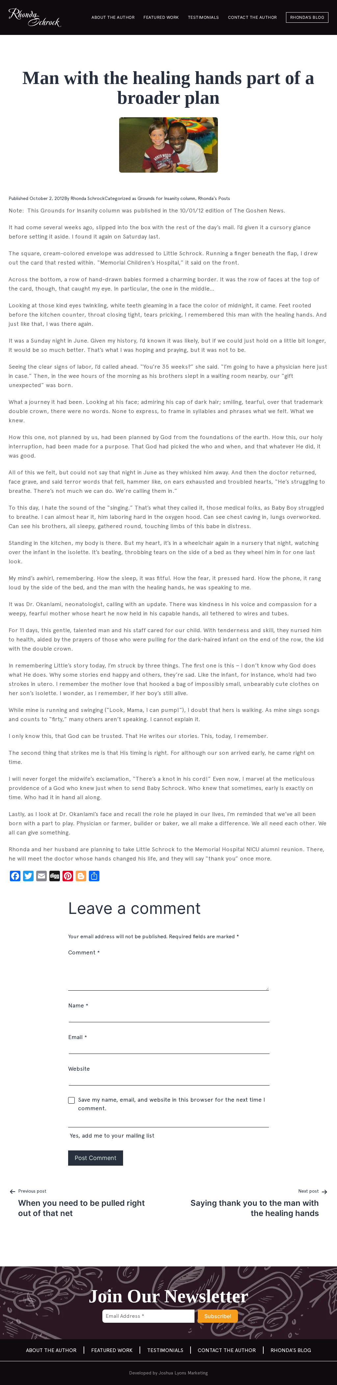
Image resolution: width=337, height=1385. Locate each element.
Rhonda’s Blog (307, 17)
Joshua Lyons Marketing (183, 1372)
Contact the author (252, 17)
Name (78, 1005)
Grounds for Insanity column (166, 198)
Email (77, 1036)
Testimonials (203, 17)
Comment (84, 952)
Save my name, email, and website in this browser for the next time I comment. (171, 1104)
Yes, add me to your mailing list (111, 1135)
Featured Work (161, 17)
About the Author (113, 17)
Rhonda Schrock (87, 198)
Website (79, 1068)
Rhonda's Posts (214, 198)
